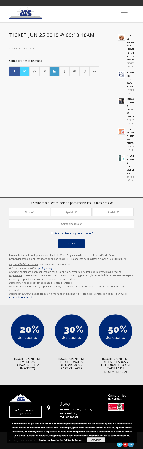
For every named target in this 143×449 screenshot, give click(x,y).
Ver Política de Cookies (71, 439)
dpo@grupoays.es (46, 268)
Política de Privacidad (20, 297)
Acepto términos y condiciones (73, 233)
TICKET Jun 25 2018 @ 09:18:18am (52, 35)
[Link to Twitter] (120, 444)
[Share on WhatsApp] (34, 71)
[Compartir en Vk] (75, 71)
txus (31, 48)
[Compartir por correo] (94, 71)
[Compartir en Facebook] (14, 71)
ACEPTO (96, 439)
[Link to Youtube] (125, 444)
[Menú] (122, 14)
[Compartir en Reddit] (84, 71)
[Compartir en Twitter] (25, 71)
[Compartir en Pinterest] (45, 71)
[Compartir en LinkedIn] (54, 71)
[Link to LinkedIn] (131, 444)
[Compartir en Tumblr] (64, 71)
